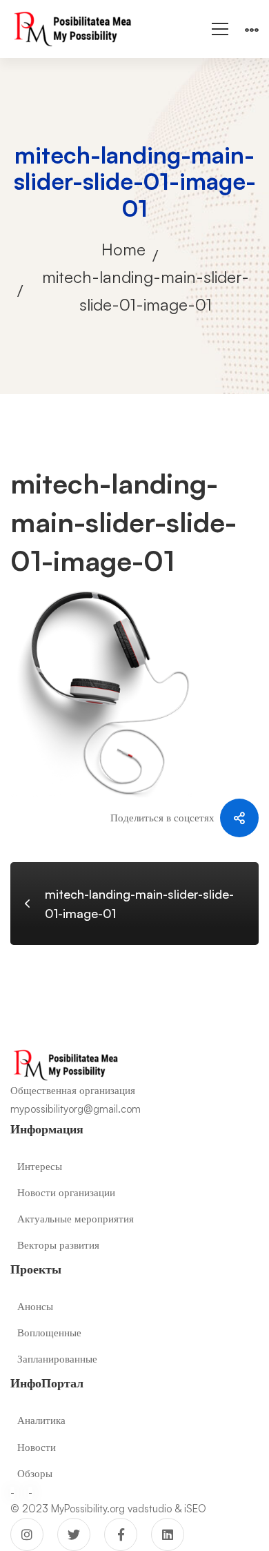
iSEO (195, 1508)
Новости (36, 1447)
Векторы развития (58, 1244)
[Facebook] (120, 1534)
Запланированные (57, 1358)
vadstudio (150, 1508)
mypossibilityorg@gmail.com (75, 1108)
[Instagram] (26, 1534)
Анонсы (35, 1306)
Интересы (39, 1166)
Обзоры (34, 1473)
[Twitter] (73, 1534)
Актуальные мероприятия (75, 1218)
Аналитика (41, 1420)
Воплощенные (49, 1332)
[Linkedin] (167, 1534)
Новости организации (66, 1192)
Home (123, 249)
